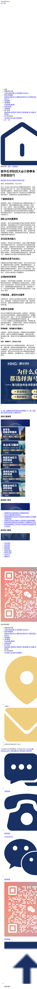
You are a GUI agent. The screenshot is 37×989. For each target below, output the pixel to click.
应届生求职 (7, 551)
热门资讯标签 (21, 751)
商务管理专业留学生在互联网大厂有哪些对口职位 (20, 522)
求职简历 (13, 112)
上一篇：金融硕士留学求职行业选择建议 (14, 410)
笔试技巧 (19, 112)
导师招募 (7, 108)
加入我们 (13, 118)
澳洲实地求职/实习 (22, 97)
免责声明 (29, 751)
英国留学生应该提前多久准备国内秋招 (16, 513)
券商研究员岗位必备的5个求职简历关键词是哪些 (19, 520)
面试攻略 (25, 112)
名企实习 (26, 93)
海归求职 (3, 180)
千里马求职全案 (9, 93)
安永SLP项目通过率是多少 (12, 515)
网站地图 (14, 751)
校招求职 (7, 547)
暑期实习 (7, 556)
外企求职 (7, 543)
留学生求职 (20, 180)
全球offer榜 (7, 106)
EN (5, 3)
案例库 (12, 104)
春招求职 (7, 549)
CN (2, 3)
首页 (5, 89)
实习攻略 (31, 112)
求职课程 (7, 101)
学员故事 (7, 104)
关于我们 (7, 118)
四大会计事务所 (12, 180)
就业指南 (7, 112)
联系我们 (19, 118)
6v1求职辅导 (19, 93)
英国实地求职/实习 (10, 97)
